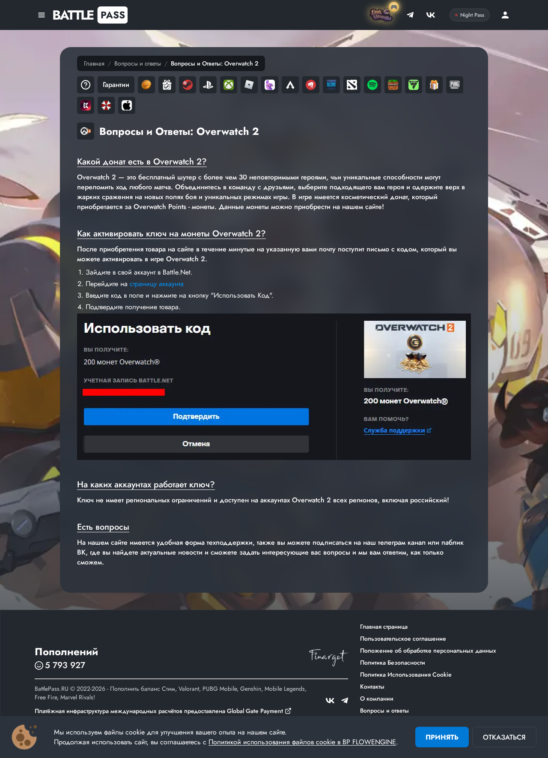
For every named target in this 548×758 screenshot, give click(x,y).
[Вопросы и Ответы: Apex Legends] (290, 84)
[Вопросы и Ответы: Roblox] (249, 84)
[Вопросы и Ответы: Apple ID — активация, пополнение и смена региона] (126, 105)
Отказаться (504, 737)
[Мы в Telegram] (410, 15)
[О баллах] (146, 84)
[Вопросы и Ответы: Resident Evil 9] (106, 105)
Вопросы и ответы (137, 63)
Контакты (372, 686)
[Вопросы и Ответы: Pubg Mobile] (454, 84)
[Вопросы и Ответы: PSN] (208, 84)
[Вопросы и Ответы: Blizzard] (331, 84)
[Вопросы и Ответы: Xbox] (228, 84)
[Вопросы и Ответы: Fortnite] (269, 84)
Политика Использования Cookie (406, 674)
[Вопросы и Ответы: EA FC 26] (413, 84)
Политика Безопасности (392, 662)
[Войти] (505, 15)
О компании (376, 698)
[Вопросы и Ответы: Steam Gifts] (167, 84)
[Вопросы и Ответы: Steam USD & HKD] (187, 84)
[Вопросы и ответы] (85, 84)
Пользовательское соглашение (403, 638)
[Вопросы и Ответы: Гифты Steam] (434, 84)
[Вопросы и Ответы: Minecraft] (393, 84)
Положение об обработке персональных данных (428, 650)
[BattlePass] (90, 15)
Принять (442, 737)
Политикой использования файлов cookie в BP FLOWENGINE (302, 742)
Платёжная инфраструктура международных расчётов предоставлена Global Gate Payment (159, 711)
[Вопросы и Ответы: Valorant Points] (310, 84)
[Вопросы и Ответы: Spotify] (372, 84)
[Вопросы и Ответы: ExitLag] (85, 105)
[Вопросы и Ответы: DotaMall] (351, 84)
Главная (94, 63)
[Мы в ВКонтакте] (430, 15)
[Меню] (41, 15)
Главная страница (384, 626)
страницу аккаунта (157, 284)
